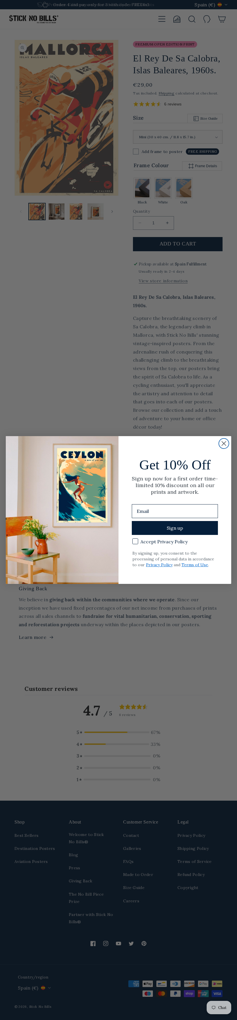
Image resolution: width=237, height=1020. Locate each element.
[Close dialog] (224, 443)
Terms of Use (195, 564)
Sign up (175, 528)
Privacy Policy (159, 564)
